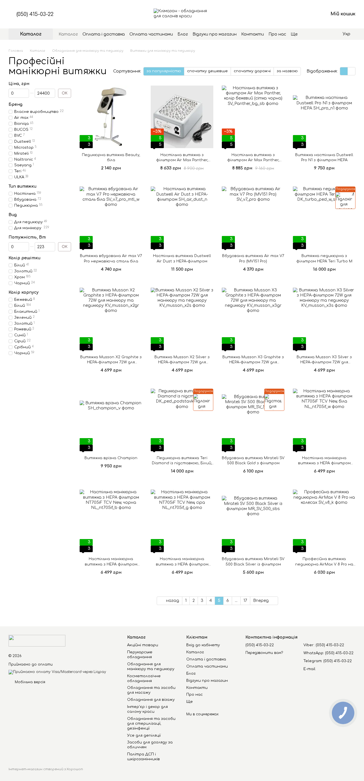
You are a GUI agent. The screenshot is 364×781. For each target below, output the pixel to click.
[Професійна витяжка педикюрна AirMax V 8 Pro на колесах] (324, 521)
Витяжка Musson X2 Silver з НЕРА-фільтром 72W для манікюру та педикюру (182, 362)
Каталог (68, 34)
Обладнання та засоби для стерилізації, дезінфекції (151, 723)
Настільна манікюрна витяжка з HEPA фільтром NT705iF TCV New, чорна (111, 564)
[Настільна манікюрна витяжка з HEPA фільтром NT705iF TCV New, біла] (324, 420)
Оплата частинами (151, 34)
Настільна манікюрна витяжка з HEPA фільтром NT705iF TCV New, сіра (182, 564)
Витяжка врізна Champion (110, 458)
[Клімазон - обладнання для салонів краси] (37, 641)
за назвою (287, 71)
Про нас (277, 34)
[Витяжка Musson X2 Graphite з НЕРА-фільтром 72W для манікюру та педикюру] (111, 319)
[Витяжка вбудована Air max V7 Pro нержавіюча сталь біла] (111, 218)
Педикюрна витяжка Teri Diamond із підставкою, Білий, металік (182, 463)
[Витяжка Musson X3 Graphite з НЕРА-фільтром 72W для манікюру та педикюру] (253, 319)
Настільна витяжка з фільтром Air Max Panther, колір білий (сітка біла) (182, 160)
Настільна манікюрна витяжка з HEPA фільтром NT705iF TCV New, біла (324, 463)
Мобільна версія (29, 682)
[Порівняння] (279, 14)
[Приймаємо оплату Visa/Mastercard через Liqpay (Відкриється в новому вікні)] (57, 672)
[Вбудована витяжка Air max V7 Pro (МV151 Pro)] (253, 218)
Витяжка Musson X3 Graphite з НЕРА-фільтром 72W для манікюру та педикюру (253, 362)
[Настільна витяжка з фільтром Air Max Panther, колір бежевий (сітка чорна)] (253, 117)
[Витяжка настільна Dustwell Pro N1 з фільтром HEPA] (324, 117)
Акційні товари (142, 645)
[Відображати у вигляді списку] (351, 71)
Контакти (252, 34)
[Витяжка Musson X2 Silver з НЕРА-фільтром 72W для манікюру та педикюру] (182, 319)
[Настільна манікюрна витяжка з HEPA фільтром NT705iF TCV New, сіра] (182, 521)
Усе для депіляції (144, 736)
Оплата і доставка (103, 34)
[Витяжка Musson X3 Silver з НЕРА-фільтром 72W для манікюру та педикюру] (324, 319)
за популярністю (163, 71)
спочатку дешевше (207, 71)
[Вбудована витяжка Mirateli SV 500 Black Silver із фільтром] (253, 521)
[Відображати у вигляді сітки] (344, 71)
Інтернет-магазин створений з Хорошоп (46, 769)
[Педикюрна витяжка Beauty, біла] (111, 117)
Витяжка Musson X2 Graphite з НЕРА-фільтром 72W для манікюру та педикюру (111, 362)
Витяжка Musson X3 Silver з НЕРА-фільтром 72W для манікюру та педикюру (324, 362)
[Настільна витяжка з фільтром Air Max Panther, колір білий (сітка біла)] (182, 117)
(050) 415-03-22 (34, 14)
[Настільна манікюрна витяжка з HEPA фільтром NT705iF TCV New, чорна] (111, 521)
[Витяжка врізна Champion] (111, 420)
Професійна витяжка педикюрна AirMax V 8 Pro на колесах (324, 564)
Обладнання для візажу (151, 700)
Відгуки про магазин (215, 34)
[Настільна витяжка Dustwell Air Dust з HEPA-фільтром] (182, 218)
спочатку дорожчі (252, 71)
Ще (294, 34)
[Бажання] (294, 14)
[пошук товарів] (307, 34)
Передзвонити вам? (264, 653)
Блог (182, 34)
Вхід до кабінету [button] (203, 645)
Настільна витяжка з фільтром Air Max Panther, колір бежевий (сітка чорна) (253, 160)
